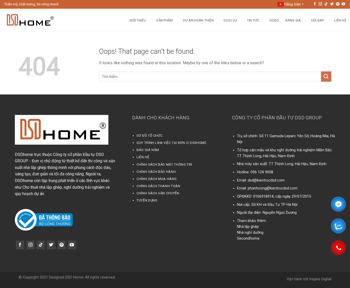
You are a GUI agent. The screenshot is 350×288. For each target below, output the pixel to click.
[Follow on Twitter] (332, 4)
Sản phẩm (164, 20)
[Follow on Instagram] (320, 4)
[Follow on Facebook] (315, 4)
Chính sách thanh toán (158, 186)
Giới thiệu (137, 20)
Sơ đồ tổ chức (149, 135)
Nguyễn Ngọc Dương (280, 212)
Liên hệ (340, 20)
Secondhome (248, 238)
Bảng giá (293, 20)
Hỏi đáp (317, 20)
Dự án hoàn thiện (198, 20)
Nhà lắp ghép (248, 227)
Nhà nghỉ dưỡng (250, 232)
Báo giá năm (148, 150)
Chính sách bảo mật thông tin (164, 164)
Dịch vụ (230, 20)
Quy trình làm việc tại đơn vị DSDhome (172, 143)
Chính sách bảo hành (156, 172)
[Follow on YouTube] (343, 4)
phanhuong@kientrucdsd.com (272, 188)
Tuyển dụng (147, 200)
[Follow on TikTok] (326, 4)
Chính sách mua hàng (157, 179)
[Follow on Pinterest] (337, 4)
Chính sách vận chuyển (158, 193)
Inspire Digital (320, 279)
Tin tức (253, 20)
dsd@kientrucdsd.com (266, 180)
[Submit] (326, 76)
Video (274, 20)
